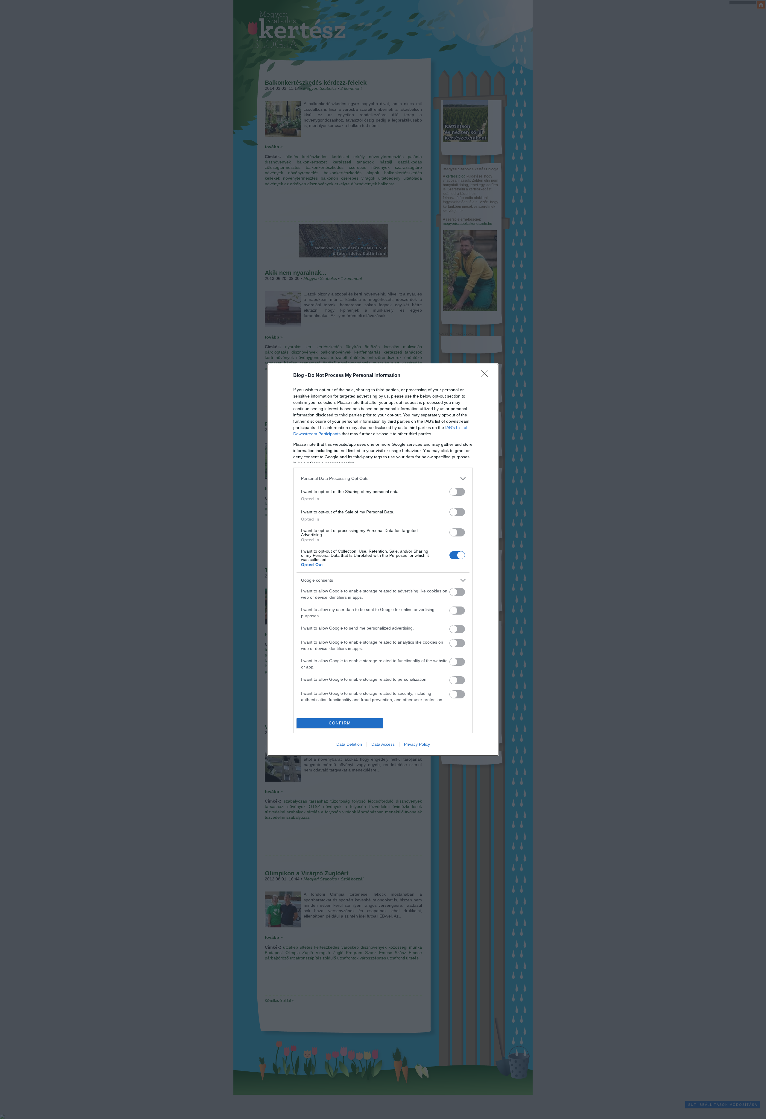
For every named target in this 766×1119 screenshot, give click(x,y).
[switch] (457, 492)
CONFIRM (340, 723)
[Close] (486, 375)
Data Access (383, 744)
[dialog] (383, 559)
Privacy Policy (417, 744)
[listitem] (383, 478)
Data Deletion (349, 744)
